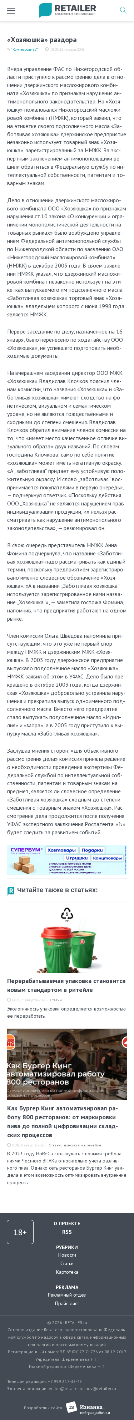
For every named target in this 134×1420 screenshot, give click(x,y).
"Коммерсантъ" (24, 49)
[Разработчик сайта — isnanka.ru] (88, 1408)
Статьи (56, 1000)
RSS (67, 1231)
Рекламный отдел (67, 1295)
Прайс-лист (67, 1303)
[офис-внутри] (67, 848)
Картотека (67, 1272)
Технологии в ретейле (81, 1145)
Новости (67, 1255)
